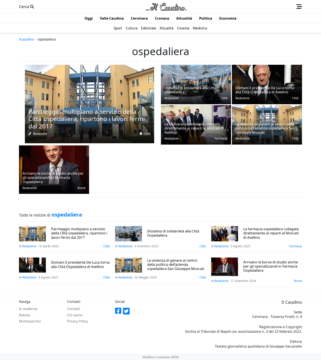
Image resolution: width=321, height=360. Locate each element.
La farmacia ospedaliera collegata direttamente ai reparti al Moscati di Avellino (271, 233)
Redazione (40, 134)
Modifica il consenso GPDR (161, 357)
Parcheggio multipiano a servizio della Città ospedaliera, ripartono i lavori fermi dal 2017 (79, 233)
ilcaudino (26, 39)
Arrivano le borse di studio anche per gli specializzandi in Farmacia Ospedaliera (270, 266)
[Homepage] (166, 6)
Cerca (24, 6)
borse (82, 188)
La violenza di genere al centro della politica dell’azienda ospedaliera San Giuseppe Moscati (175, 264)
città (147, 134)
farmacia (221, 138)
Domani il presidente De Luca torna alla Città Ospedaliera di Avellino (80, 264)
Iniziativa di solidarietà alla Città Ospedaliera (173, 233)
